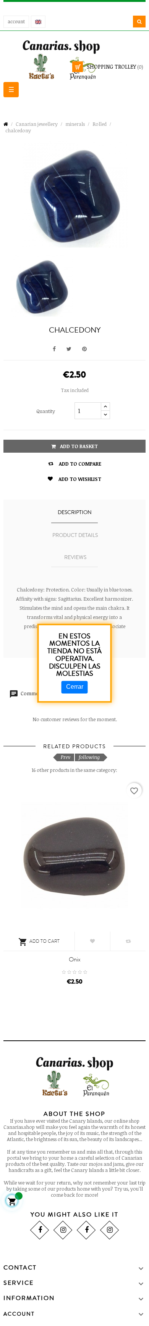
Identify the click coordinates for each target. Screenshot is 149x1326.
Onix (75, 959)
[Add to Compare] (128, 941)
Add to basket (78, 446)
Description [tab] (75, 512)
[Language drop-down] (38, 22)
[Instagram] (62, 1230)
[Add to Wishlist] (92, 941)
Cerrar (74, 687)
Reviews (75, 557)
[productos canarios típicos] (74, 59)
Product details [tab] (75, 535)
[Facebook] (39, 1230)
